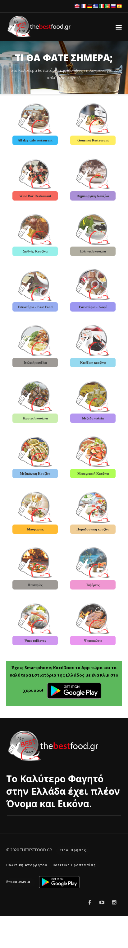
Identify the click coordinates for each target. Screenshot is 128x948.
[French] (83, 6)
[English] (77, 6)
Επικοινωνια (18, 882)
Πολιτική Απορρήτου (26, 865)
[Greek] (95, 6)
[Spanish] (119, 6)
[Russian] (113, 6)
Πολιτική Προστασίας (74, 865)
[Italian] (101, 6)
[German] (89, 6)
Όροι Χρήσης (73, 850)
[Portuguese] (107, 6)
